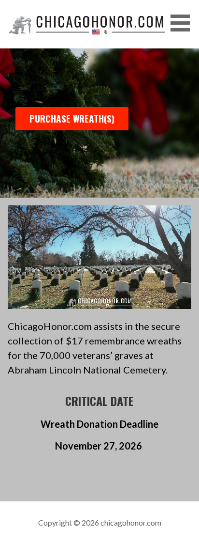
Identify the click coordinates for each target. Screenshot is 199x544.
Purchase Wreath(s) (71, 118)
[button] (183, 23)
